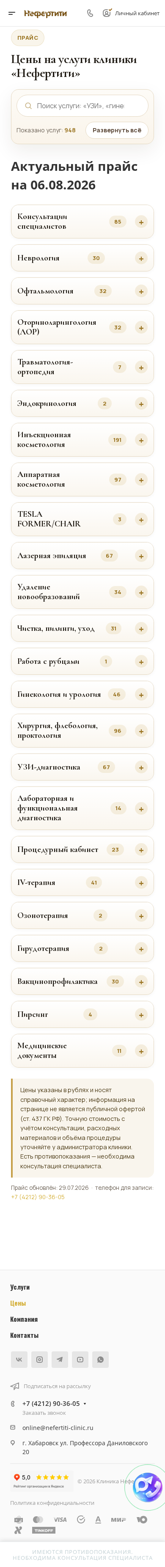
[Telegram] (60, 1359)
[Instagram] (39, 1359)
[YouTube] (80, 1359)
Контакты (24, 1335)
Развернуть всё (117, 130)
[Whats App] (100, 1359)
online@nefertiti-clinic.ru (58, 1428)
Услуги (20, 1286)
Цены (18, 1302)
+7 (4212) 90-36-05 (38, 1197)
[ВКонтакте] (19, 1359)
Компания (24, 1318)
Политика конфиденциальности (52, 1503)
